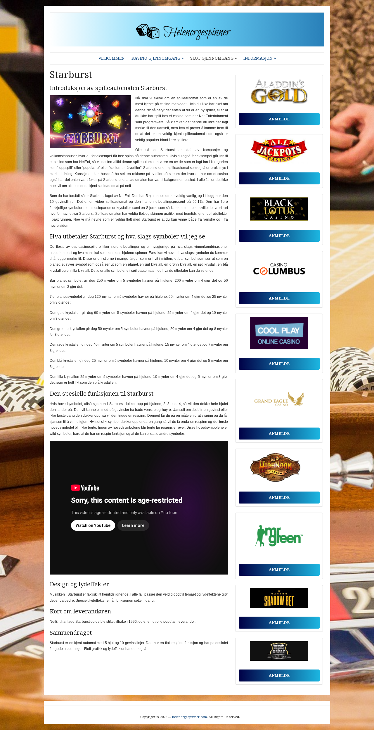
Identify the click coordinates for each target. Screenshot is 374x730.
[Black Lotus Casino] (279, 210)
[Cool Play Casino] (279, 334)
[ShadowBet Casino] (279, 599)
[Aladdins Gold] (279, 92)
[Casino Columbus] (279, 270)
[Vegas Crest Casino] (279, 652)
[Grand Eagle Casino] (279, 401)
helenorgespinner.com (189, 717)
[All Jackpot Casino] (279, 152)
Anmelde (279, 119)
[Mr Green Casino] (279, 537)
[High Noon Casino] (279, 469)
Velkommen (111, 58)
